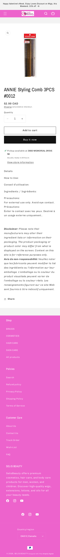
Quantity (8, 112)
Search (10, 377)
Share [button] (11, 299)
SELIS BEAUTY (21, 553)
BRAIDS (10, 329)
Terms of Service (15, 405)
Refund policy (13, 384)
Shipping (8, 107)
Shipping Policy (14, 398)
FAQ (8, 454)
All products (13, 357)
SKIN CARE (12, 350)
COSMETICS (12, 336)
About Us (11, 426)
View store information (20, 162)
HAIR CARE (12, 343)
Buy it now (30, 139)
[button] (5, 13)
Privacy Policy (14, 391)
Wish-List (11, 447)
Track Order (13, 440)
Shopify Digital (48, 554)
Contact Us (12, 433)
